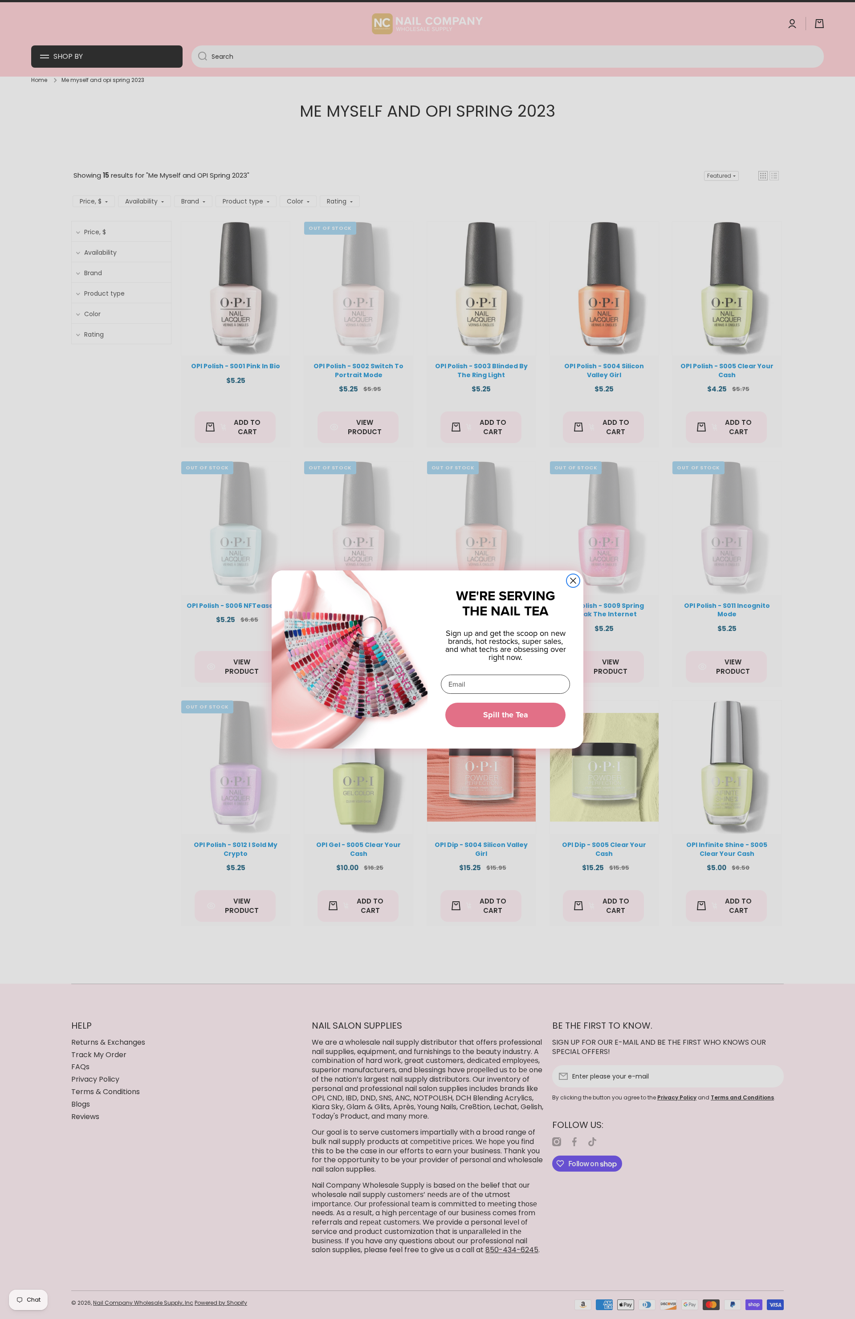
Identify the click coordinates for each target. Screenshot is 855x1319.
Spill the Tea (505, 715)
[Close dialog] (573, 580)
